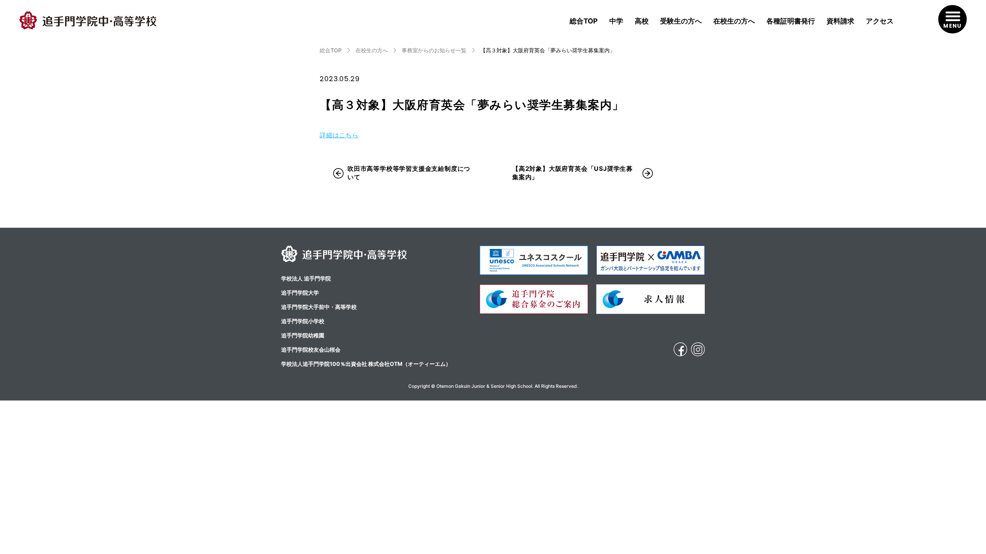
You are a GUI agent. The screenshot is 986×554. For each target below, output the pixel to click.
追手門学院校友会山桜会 (310, 349)
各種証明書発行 (790, 21)
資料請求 (840, 21)
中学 (616, 21)
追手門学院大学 (300, 292)
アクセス (880, 21)
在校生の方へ (734, 21)
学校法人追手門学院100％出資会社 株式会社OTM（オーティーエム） (366, 363)
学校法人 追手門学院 (306, 278)
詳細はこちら (339, 135)
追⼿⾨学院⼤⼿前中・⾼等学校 (319, 307)
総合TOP (584, 21)
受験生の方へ (681, 21)
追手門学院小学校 (302, 321)
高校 (642, 21)
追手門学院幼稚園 (302, 335)
